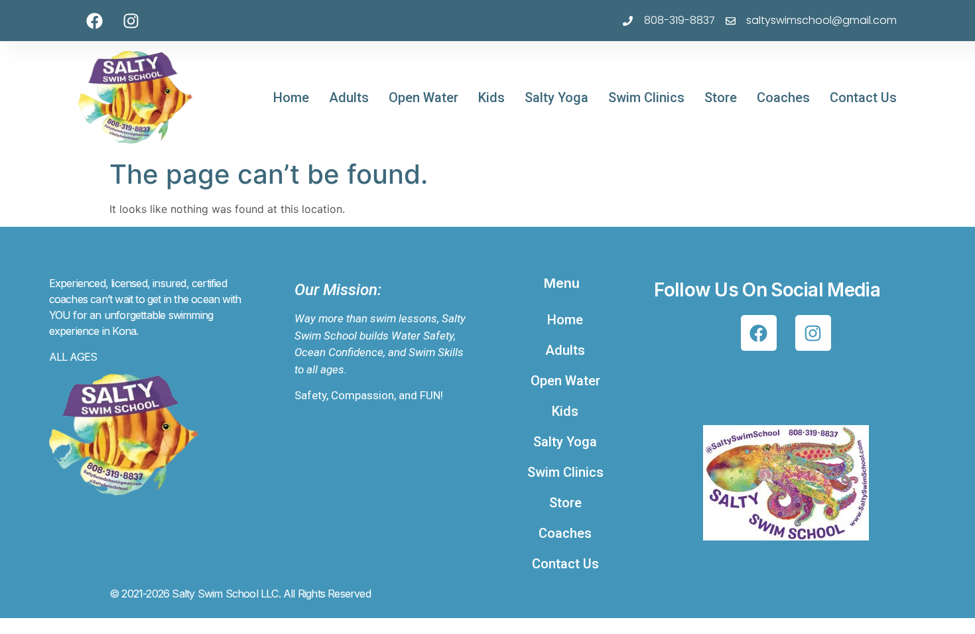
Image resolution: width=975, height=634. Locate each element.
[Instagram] (131, 20)
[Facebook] (94, 20)
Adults (349, 97)
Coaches (783, 97)
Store (720, 97)
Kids (491, 97)
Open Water (423, 97)
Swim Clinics (646, 97)
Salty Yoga (556, 97)
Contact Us (863, 97)
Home (291, 97)
